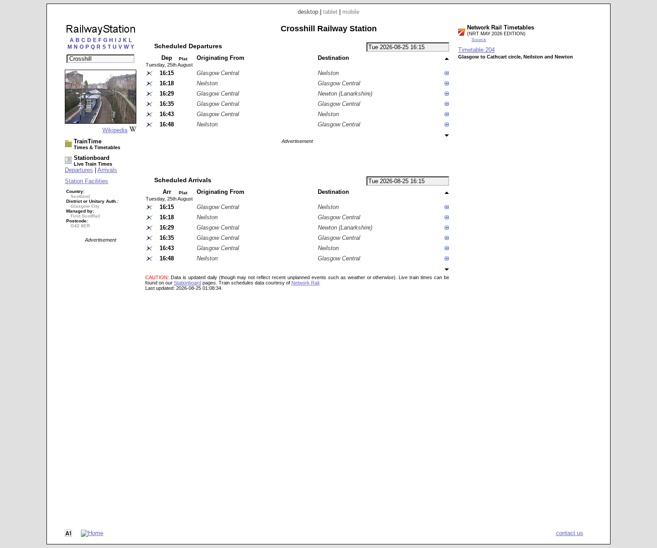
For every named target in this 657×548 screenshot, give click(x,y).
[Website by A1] (68, 534)
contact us (569, 533)
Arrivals (107, 170)
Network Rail (305, 282)
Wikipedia (114, 130)
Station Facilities (86, 181)
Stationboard (187, 282)
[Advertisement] (100, 376)
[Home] (92, 533)
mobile (350, 11)
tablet (330, 11)
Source (479, 39)
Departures (79, 170)
